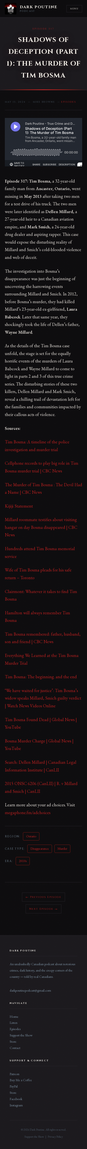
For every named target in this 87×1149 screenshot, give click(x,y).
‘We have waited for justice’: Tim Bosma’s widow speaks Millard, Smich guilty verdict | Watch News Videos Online (43, 698)
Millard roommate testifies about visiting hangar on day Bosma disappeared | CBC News (41, 527)
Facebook (16, 1099)
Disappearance (39, 848)
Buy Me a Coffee (21, 1080)
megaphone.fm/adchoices (28, 812)
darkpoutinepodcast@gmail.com (30, 990)
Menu (74, 8)
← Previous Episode (43, 897)
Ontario (31, 836)
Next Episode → (43, 909)
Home (14, 1016)
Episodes (15, 1029)
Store (13, 1041)
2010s (23, 861)
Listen (13, 1022)
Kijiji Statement (19, 506)
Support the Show (21, 1035)
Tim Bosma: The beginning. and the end (41, 676)
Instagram (16, 1105)
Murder (62, 848)
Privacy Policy (55, 1137)
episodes (68, 102)
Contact (15, 1048)
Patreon (14, 1074)
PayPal (14, 1086)
